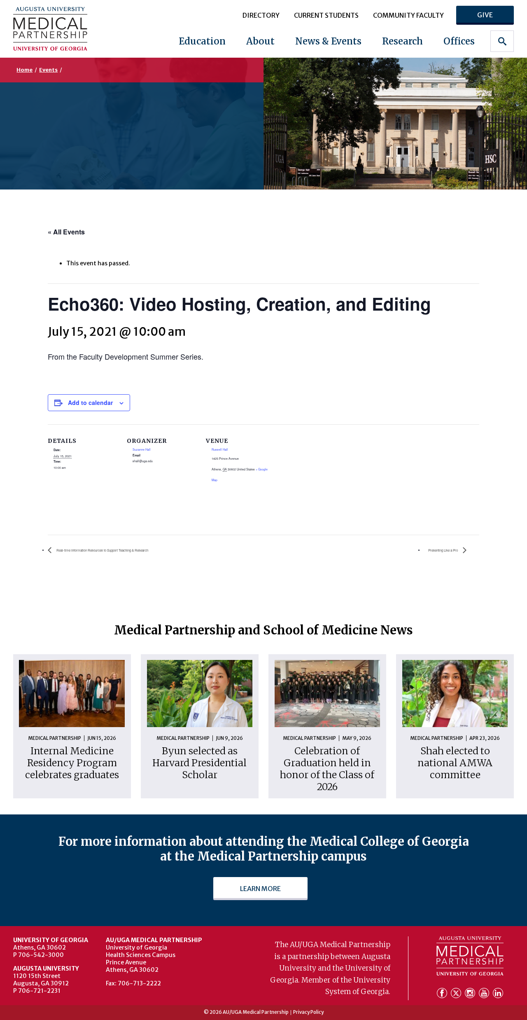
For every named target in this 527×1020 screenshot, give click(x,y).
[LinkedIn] (498, 994)
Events (48, 69)
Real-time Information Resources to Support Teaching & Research (102, 550)
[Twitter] (457, 994)
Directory (261, 15)
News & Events (328, 41)
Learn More (260, 888)
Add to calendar (90, 402)
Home (24, 69)
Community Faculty (408, 15)
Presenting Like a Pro (443, 550)
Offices (459, 41)
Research (402, 41)
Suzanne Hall (142, 449)
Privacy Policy (308, 1012)
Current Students (326, 15)
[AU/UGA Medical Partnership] (57, 28)
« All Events (66, 231)
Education (202, 41)
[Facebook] (443, 994)
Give (485, 15)
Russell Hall (220, 449)
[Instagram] (471, 994)
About (260, 41)
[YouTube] (485, 994)
